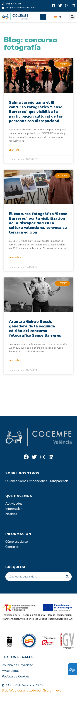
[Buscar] (67, 576)
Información (13, 509)
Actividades (13, 503)
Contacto (12, 547)
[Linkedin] (73, 5)
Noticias (11, 514)
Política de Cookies (15, 676)
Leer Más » (15, 150)
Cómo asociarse (16, 541)
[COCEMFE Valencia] (15, 16)
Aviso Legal (10, 671)
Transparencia (58, 481)
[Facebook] (53, 5)
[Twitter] (60, 5)
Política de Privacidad (17, 665)
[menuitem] (57, 16)
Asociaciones (38, 481)
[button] (43, 17)
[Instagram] (67, 5)
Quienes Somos (16, 481)
